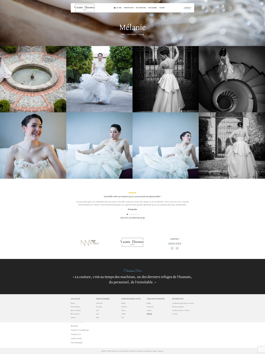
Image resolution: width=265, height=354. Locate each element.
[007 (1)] (165, 145)
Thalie (123, 314)
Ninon (123, 303)
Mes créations (76, 310)
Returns (74, 326)
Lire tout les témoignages (131, 218)
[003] (165, 79)
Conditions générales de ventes (183, 303)
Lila (97, 310)
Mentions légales (178, 307)
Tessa (123, 310)
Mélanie (149, 314)
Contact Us (76, 334)
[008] (232, 145)
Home (123, 34)
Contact (187, 8)
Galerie (73, 317)
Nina (97, 317)
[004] (232, 79)
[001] (33, 79)
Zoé (122, 317)
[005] (33, 145)
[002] (99, 79)
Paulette (124, 307)
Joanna (149, 310)
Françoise (150, 307)
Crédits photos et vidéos (180, 310)
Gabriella (99, 303)
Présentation (75, 307)
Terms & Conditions (80, 330)
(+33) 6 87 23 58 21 (174, 243)
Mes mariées (131, 34)
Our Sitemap (76, 342)
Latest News (76, 338)
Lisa (97, 314)
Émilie (149, 303)
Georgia (99, 307)
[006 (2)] (99, 145)
